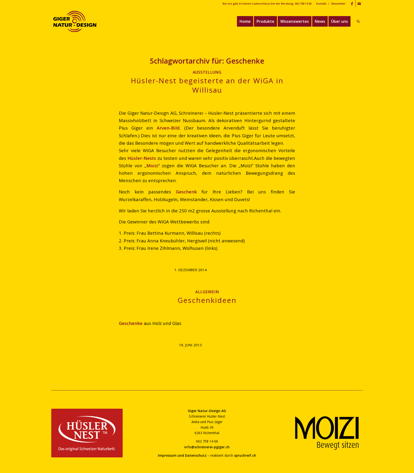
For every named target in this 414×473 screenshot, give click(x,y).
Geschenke (131, 323)
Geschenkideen (207, 300)
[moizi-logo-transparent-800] (327, 433)
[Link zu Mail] (359, 3)
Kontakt (321, 3)
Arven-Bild (168, 128)
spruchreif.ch (245, 455)
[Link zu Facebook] (351, 3)
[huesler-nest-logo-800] (87, 433)
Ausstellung (207, 72)
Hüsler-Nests (141, 158)
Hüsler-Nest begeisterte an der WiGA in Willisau (207, 85)
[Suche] (358, 21)
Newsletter (338, 3)
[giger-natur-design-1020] (74, 21)
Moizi (152, 165)
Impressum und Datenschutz (182, 455)
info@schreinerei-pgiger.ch (207, 447)
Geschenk (186, 192)
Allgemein (207, 291)
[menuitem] (321, 3)
